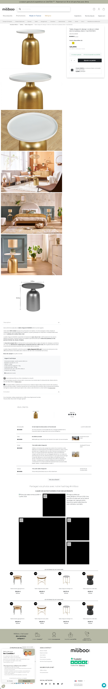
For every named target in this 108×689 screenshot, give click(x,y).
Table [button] (36, 21)
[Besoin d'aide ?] (104, 685)
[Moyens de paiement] (24, 683)
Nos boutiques (89, 16)
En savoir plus (51, 387)
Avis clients (42, 655)
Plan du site (43, 657)
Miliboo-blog (43, 670)
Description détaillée (73, 33)
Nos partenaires (44, 672)
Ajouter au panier (90, 60)
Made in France (35, 16)
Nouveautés (7, 16)
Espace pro (101, 16)
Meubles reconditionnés (94, 21)
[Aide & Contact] (94, 9)
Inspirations (77, 16)
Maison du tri (18, 381)
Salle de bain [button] (61, 21)
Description (7, 322)
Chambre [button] (52, 21)
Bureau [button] (29, 21)
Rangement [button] (44, 21)
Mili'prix (48, 16)
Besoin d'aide (43, 650)
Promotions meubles (45, 659)
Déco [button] (82, 21)
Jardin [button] (76, 21)
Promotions (20, 16)
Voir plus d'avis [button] (53, 479)
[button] (30, 505)
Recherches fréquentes (46, 661)
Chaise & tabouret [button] (19, 21)
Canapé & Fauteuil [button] (7, 21)
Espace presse (43, 652)
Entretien (6, 392)
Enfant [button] (70, 21)
